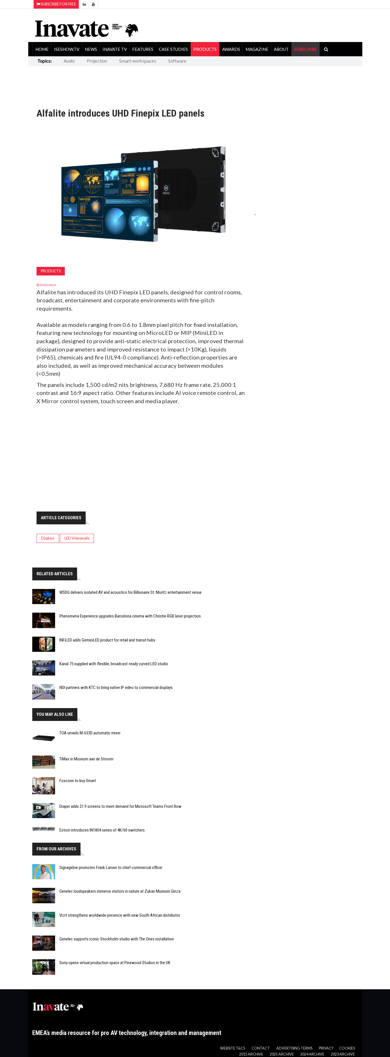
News (91, 49)
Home (42, 49)
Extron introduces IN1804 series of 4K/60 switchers (102, 830)
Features (142, 49)
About (281, 49)
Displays (48, 538)
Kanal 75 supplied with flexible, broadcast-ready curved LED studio (113, 663)
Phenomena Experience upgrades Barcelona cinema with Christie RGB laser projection (130, 616)
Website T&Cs (232, 1048)
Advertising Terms (294, 1048)
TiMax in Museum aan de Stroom (86, 759)
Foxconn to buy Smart (77, 780)
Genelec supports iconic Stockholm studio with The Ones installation (116, 939)
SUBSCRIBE (305, 49)
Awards (231, 49)
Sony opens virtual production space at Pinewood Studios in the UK (114, 962)
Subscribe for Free (58, 4)
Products (205, 49)
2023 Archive (343, 1054)
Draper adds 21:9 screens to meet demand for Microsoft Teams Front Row (120, 806)
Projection (97, 60)
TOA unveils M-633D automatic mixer (89, 733)
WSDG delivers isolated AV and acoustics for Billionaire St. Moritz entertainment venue (130, 592)
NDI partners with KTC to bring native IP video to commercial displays (116, 687)
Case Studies (173, 49)
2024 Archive (312, 1054)
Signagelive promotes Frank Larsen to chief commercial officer (110, 867)
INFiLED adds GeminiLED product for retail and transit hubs (107, 640)
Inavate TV (114, 49)
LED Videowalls (77, 538)
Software (177, 60)
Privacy (326, 1048)
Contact (261, 1048)
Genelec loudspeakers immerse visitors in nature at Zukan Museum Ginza (119, 891)
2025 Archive (282, 1054)
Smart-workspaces (137, 60)
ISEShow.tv (66, 49)
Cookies (347, 1048)
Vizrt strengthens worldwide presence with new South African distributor (119, 915)
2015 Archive (251, 1054)
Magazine (257, 49)
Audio (69, 60)
